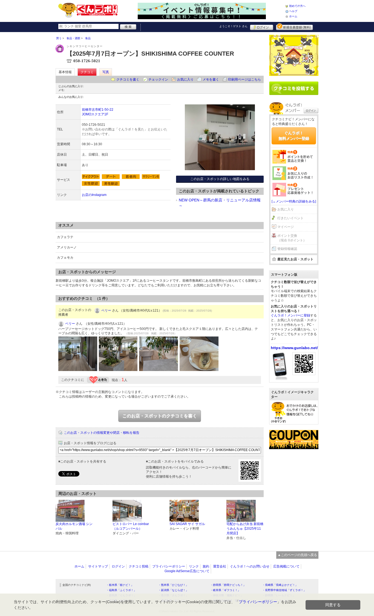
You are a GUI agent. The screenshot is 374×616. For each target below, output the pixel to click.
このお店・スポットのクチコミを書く (159, 415)
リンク (194, 566)
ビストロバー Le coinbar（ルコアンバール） (131, 526)
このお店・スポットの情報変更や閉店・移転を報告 (101, 433)
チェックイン (158, 79)
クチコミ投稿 (138, 566)
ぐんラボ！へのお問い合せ (249, 566)
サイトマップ (98, 566)
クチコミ (87, 72)
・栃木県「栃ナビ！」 (120, 584)
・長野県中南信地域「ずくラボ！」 (284, 590)
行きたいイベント (290, 218)
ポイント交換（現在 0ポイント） (291, 238)
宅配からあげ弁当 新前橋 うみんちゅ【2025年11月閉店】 (244, 528)
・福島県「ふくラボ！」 (121, 590)
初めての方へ (297, 5)
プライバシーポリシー (168, 566)
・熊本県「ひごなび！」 (173, 584)
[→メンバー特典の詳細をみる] (294, 201)
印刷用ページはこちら (244, 79)
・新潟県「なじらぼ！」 (173, 590)
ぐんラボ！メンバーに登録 (290, 315)
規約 (206, 566)
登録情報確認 (287, 249)
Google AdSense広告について (187, 571)
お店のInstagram (94, 195)
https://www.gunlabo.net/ (294, 348)
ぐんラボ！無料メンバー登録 (293, 136)
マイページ (285, 227)
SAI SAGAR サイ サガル (187, 524)
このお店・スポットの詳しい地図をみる (219, 179)
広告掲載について (286, 566)
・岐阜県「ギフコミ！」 (225, 590)
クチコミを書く (127, 79)
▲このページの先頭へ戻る (297, 555)
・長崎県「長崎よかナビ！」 (280, 584)
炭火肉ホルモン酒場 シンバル (74, 526)
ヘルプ (293, 11)
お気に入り (185, 79)
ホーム (293, 16)
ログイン (261, 26)
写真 (105, 72)
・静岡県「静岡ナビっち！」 (228, 584)
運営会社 (219, 566)
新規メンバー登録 (294, 26)
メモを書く (211, 79)
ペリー (106, 310)
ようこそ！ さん (233, 26)
